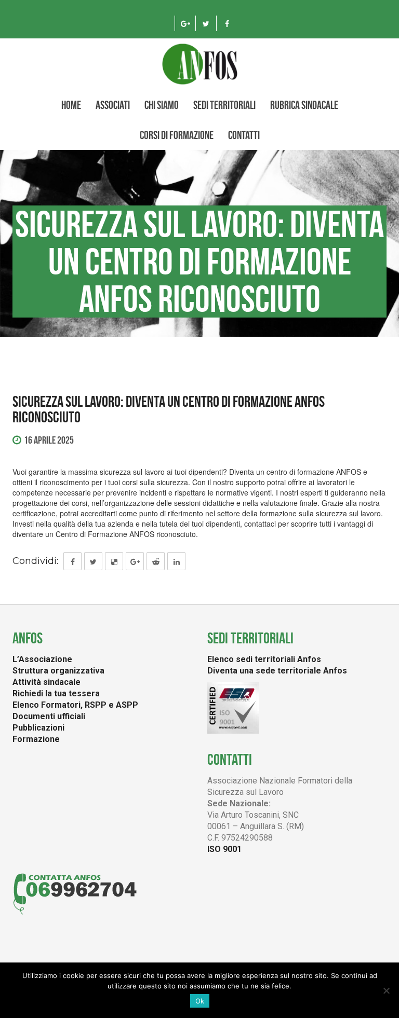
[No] (386, 990)
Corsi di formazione (177, 135)
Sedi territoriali (224, 105)
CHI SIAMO (161, 105)
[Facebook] (227, 23)
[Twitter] (206, 23)
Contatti (244, 135)
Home (71, 105)
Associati (113, 105)
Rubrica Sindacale (304, 105)
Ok (199, 1001)
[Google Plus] (185, 23)
